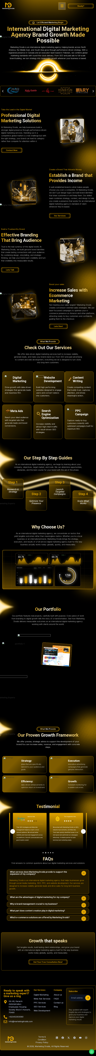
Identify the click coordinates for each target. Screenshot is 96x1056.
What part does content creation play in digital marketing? (37, 910)
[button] (62, 6)
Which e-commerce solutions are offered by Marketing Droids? (40, 917)
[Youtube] (80, 1037)
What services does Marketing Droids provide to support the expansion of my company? (38, 873)
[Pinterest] (74, 1037)
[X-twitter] (68, 1037)
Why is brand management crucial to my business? (34, 904)
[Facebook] (62, 1037)
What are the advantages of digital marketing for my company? (40, 897)
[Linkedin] (57, 1037)
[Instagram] (86, 1037)
